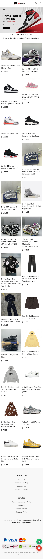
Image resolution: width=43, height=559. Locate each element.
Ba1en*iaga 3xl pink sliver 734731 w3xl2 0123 (30, 96)
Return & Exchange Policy (21, 502)
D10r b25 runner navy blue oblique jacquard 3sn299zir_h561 (31, 171)
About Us (21, 479)
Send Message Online (21, 522)
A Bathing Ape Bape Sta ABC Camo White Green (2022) (31, 389)
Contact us (21, 486)
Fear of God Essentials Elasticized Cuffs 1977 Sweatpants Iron (31, 278)
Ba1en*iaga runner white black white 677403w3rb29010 (9, 241)
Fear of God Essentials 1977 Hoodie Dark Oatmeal (10, 389)
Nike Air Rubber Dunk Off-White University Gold (30, 458)
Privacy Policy (21, 509)
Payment (21, 505)
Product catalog (21, 483)
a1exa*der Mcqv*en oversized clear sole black (9, 458)
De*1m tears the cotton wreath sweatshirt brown (8, 424)
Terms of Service (21, 489)
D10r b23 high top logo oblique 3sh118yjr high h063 (32, 206)
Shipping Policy (21, 512)
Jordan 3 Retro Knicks (9, 134)
